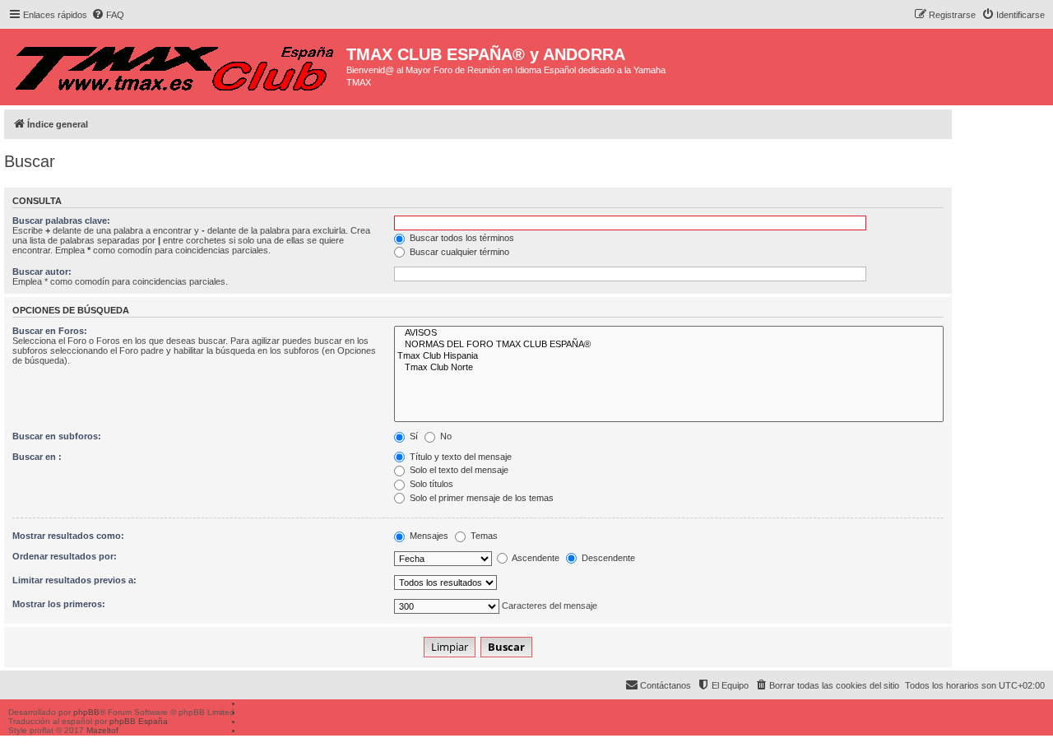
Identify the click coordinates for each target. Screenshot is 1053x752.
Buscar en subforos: (56, 436)
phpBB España (138, 721)
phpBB (86, 712)
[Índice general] (175, 64)
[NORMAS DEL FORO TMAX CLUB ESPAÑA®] (669, 344)
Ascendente (534, 558)
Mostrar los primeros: (58, 604)
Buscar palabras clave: (61, 220)
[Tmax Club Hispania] (669, 356)
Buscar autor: (42, 271)
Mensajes (427, 536)
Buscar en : (37, 457)
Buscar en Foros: (49, 331)
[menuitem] (107, 15)
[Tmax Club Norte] (669, 368)
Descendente (607, 558)
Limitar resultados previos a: (74, 580)
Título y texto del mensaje (459, 457)
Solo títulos (430, 484)
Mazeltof (102, 730)
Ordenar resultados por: (64, 556)
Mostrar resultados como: (68, 536)
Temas (483, 536)
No (445, 436)
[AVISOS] (669, 333)
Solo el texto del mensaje (457, 470)
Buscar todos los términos (460, 238)
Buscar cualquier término (458, 252)
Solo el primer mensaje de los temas (480, 498)
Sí (412, 436)
